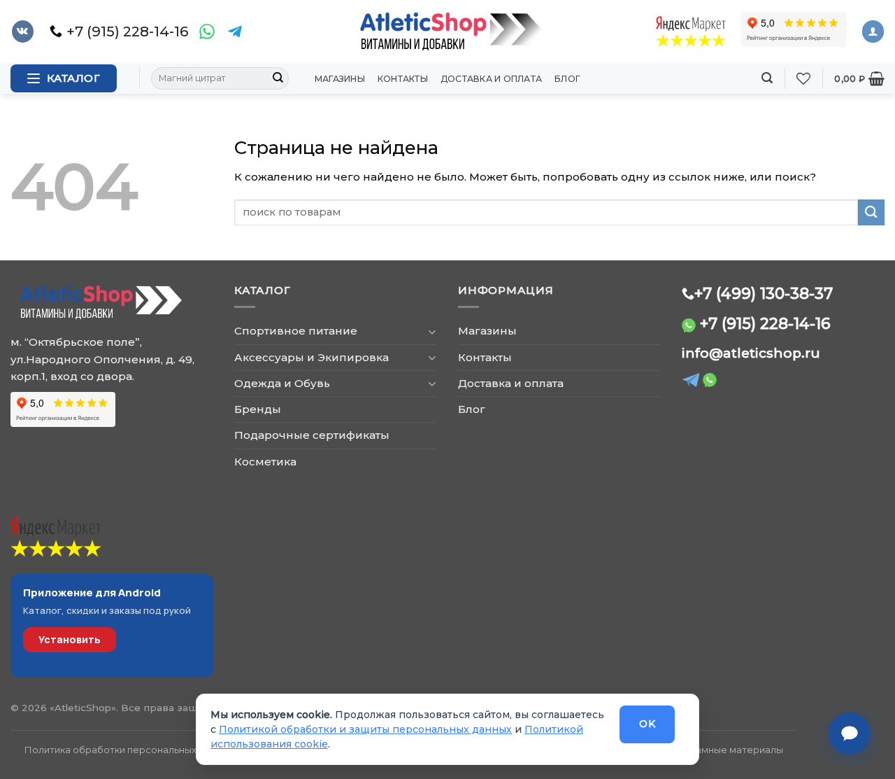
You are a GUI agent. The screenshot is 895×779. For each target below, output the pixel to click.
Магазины (340, 78)
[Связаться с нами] (850, 734)
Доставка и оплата (491, 78)
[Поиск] (767, 78)
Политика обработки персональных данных (128, 749)
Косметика (265, 461)
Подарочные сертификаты (311, 435)
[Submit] (277, 78)
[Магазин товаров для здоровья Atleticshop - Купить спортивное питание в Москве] (447, 31)
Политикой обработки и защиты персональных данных (365, 729)
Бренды (257, 409)
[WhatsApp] (207, 31)
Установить (69, 639)
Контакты (403, 78)
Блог (567, 78)
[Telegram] (235, 31)
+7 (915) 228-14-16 (765, 323)
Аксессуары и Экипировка (311, 357)
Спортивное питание (295, 330)
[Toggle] (432, 331)
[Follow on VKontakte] (23, 31)
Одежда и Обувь (282, 383)
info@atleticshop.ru (751, 353)
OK (647, 723)
